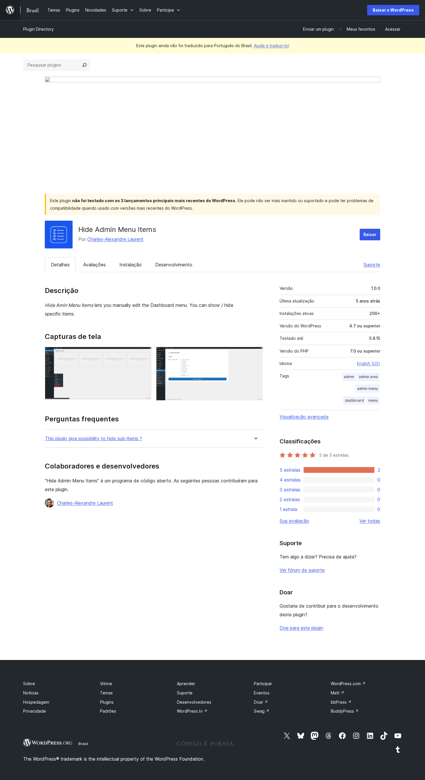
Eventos (261, 692)
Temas (106, 692)
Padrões (108, 711)
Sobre (29, 683)
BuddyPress (345, 711)
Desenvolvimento (173, 265)
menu (373, 400)
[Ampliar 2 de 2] (255, 354)
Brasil (83, 743)
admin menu (367, 388)
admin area (368, 377)
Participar (263, 683)
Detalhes (60, 265)
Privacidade (34, 711)
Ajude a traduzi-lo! (271, 45)
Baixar (369, 234)
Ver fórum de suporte (302, 570)
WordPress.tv (192, 711)
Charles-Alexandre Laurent (115, 239)
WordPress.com (348, 683)
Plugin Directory (38, 29)
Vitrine (106, 683)
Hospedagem (36, 702)
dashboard (354, 400)
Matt (337, 692)
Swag (261, 711)
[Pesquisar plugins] (84, 65)
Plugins (107, 702)
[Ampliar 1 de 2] (144, 354)
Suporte (371, 265)
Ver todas (369, 521)
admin (349, 377)
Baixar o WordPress (393, 10)
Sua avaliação (294, 521)
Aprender (186, 683)
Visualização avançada (304, 417)
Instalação (130, 265)
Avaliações (94, 265)
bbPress (341, 702)
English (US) (368, 363)
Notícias (30, 692)
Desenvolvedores (194, 702)
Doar (261, 702)
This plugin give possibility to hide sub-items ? (93, 438)
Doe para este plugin (301, 628)
